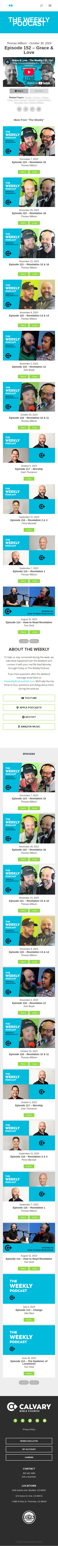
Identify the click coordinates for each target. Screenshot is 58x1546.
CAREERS (29, 1457)
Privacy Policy (29, 1429)
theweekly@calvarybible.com (19, 681)
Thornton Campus (36, 100)
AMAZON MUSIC (30, 726)
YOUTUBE (31, 698)
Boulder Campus (32, 97)
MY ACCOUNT (29, 1449)
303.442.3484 (29, 1473)
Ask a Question (29, 1476)
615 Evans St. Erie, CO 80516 (29, 1496)
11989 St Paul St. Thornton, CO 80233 (29, 1501)
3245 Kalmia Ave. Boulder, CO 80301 (29, 1490)
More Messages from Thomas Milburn (32, 101)
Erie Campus (20, 100)
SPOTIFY (30, 717)
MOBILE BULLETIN (29, 1441)
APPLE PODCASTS (31, 707)
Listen (40, 91)
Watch (20, 91)
